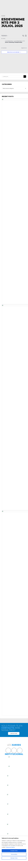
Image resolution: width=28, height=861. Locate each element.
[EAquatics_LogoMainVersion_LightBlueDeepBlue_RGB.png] (14, 787)
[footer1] (14, 759)
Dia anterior (4, 47)
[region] (14, 848)
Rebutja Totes (14, 858)
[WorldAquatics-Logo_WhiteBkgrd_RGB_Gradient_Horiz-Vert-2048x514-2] (14, 777)
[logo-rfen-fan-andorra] (14, 797)
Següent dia (23, 47)
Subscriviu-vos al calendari (13, 52)
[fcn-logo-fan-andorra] (14, 827)
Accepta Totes (14, 850)
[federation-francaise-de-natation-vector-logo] (14, 807)
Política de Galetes (10, 847)
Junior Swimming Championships (13, 42)
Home (3, 16)
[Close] (26, 837)
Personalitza (14, 854)
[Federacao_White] (14, 817)
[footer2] (14, 769)
